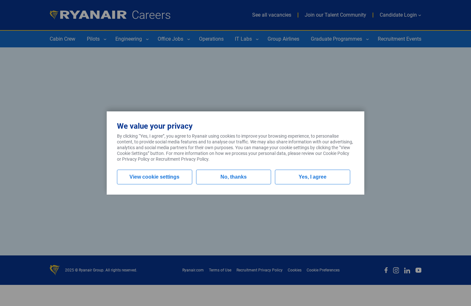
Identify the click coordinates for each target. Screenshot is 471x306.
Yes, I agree (312, 177)
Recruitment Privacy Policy (182, 159)
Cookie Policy (336, 153)
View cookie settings (154, 177)
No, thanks (233, 177)
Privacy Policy (136, 159)
